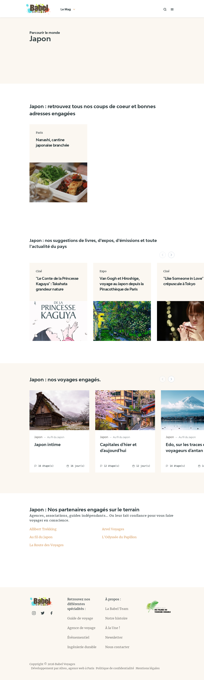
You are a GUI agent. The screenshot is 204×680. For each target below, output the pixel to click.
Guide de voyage (80, 618)
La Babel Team (116, 609)
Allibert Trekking (43, 529)
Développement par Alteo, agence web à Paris (62, 668)
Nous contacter (117, 647)
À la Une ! (112, 628)
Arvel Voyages (113, 529)
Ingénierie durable (81, 647)
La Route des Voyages (46, 545)
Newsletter (114, 637)
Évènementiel (78, 637)
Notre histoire (116, 618)
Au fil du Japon (41, 537)
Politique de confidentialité (115, 668)
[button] (162, 255)
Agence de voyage (81, 628)
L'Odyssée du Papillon (119, 537)
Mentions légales (148, 668)
